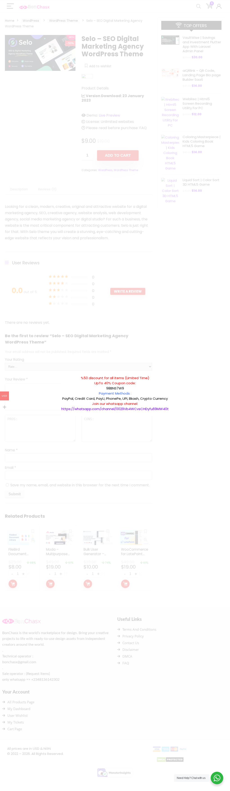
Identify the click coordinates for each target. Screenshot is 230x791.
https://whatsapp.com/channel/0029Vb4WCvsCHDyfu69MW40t (115, 408)
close (171, 373)
